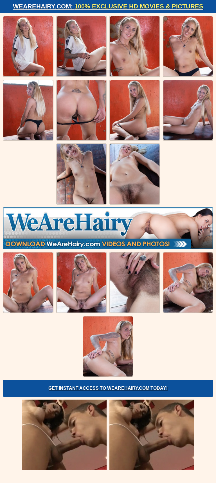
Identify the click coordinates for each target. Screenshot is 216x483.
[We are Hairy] (108, 228)
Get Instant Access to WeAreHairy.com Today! (108, 388)
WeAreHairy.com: (108, 6)
